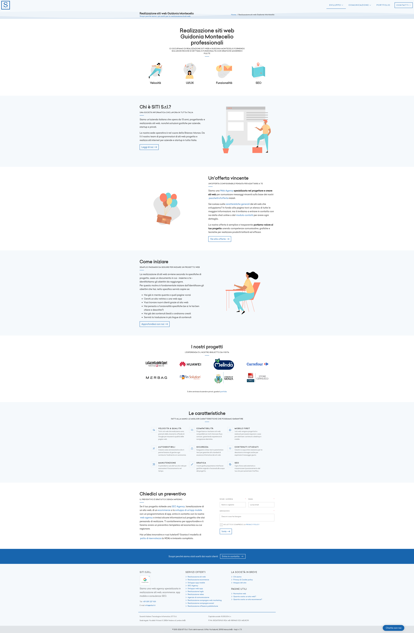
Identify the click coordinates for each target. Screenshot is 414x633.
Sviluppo (335, 5)
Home (233, 14)
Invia (224, 531)
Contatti (402, 5)
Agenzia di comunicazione (198, 597)
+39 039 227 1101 (149, 601)
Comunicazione (359, 5)
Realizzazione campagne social (201, 603)
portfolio (223, 392)
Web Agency (226, 190)
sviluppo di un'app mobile (188, 510)
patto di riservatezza (151, 538)
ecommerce (164, 510)
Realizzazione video (196, 594)
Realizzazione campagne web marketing (205, 600)
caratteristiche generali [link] (238, 204)
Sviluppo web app (195, 588)
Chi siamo (237, 577)
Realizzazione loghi (196, 591)
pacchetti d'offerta (218, 198)
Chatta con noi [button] (393, 628)
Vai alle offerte (218, 239)
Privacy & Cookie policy (243, 580)
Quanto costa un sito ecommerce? (247, 599)
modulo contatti (244, 215)
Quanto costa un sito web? (244, 596)
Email (250, 499)
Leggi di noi (147, 147)
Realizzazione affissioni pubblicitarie (203, 606)
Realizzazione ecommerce (198, 580)
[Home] (5, 5)
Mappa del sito (239, 583)
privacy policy (253, 524)
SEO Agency (178, 506)
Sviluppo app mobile (196, 583)
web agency (146, 517)
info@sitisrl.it (150, 605)
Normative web (239, 593)
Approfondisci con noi (152, 324)
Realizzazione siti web (197, 577)
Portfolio (383, 5)
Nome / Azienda (226, 499)
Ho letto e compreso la (241, 524)
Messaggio (225, 511)
